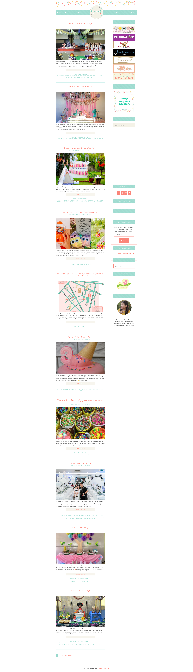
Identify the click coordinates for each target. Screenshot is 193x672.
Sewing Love (88, 644)
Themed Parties (84, 198)
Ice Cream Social (86, 389)
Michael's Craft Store (86, 201)
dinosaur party (69, 138)
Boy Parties (70, 75)
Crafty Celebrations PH (70, 517)
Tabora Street (98, 454)
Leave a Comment (86, 25)
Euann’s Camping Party (80, 23)
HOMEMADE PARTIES (96, 12)
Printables (90, 387)
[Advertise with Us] (124, 80)
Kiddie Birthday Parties (84, 137)
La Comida (100, 517)
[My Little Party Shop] (124, 33)
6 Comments (86, 404)
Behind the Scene (85, 515)
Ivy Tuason (85, 517)
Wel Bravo (92, 77)
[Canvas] (124, 63)
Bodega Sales (77, 327)
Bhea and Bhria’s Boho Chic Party (80, 148)
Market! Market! (74, 201)
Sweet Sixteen (80, 203)
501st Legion (64, 515)
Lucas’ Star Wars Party (80, 463)
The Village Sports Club (82, 77)
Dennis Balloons (64, 579)
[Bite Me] (124, 48)
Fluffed (67, 77)
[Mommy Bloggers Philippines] (124, 289)
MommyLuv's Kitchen (77, 581)
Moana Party (81, 644)
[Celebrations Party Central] (124, 40)
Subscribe (124, 240)
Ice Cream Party (77, 389)
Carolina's (91, 200)
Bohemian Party (70, 200)
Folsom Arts (100, 642)
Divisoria (100, 75)
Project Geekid (70, 518)
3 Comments (86, 593)
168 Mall (71, 327)
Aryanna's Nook (78, 642)
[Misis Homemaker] (124, 72)
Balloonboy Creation (79, 264)
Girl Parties (82, 138)
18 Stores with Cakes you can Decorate (124, 253)
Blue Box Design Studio (97, 515)
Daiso (95, 75)
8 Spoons (63, 200)
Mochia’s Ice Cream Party (80, 337)
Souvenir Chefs (97, 644)
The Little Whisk (98, 138)
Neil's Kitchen (89, 138)
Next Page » (68, 655)
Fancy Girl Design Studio (104, 668)
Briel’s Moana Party (80, 590)
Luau (76, 644)
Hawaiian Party (70, 644)
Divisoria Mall (91, 327)
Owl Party (86, 581)
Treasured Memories (89, 518)
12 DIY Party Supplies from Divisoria (80, 212)
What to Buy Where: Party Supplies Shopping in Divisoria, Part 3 (80, 275)
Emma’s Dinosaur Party (80, 86)
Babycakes (64, 75)
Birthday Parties (83, 74)
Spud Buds (72, 77)
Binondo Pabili (87, 642)
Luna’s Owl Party (80, 528)
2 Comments (86, 278)
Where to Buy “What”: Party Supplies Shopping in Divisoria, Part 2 (80, 401)
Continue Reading (80, 70)
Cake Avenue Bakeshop (81, 200)
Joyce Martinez (93, 517)
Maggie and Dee (96, 389)
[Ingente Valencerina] (124, 55)
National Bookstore (97, 201)
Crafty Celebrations (88, 75)
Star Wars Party (79, 518)
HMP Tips (84, 263)
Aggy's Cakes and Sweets (66, 642)
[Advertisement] (124, 158)
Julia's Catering (99, 579)
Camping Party (78, 75)
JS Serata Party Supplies (88, 579)
